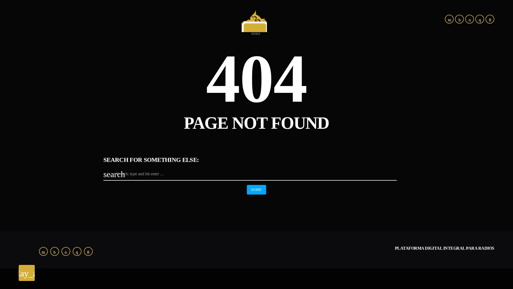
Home (256, 33)
